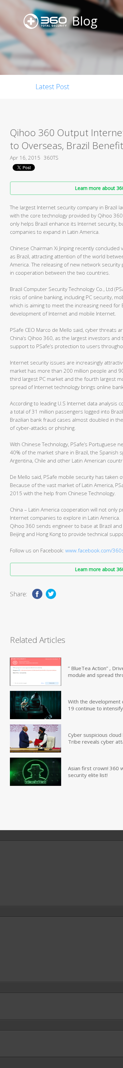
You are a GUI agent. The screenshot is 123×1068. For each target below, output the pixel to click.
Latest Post (52, 86)
